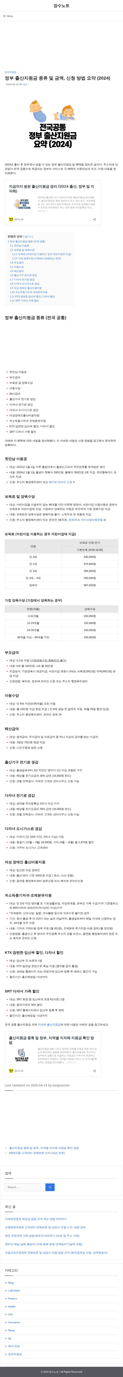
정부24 (73, 519)
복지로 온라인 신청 (60, 482)
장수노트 (61, 5)
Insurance (14, 1322)
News (11, 1330)
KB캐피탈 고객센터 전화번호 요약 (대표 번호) (37, 1153)
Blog (10, 1282)
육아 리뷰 (14, 1346)
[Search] (50, 1187)
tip (9, 1338)
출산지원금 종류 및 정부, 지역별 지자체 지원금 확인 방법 (44, 1148)
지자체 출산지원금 (49, 1024)
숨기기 (28, 236)
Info (10, 1314)
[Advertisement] (61, 46)
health (11, 1306)
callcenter (14, 1290)
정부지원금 (10, 72)
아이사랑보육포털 (92, 519)
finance (12, 1298)
